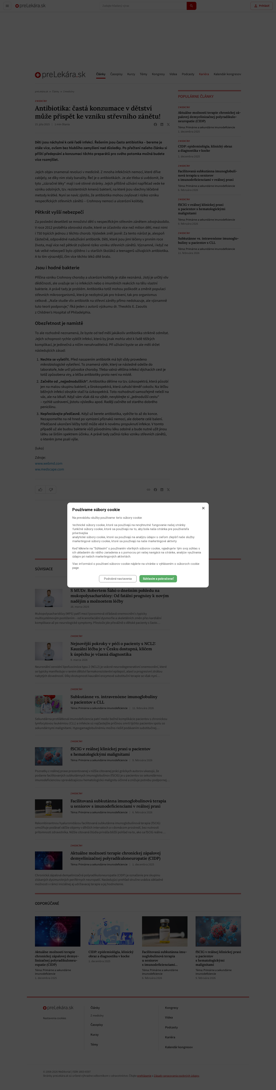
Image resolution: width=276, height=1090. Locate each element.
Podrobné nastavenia (118, 578)
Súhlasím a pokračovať (158, 578)
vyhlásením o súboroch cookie (179, 564)
